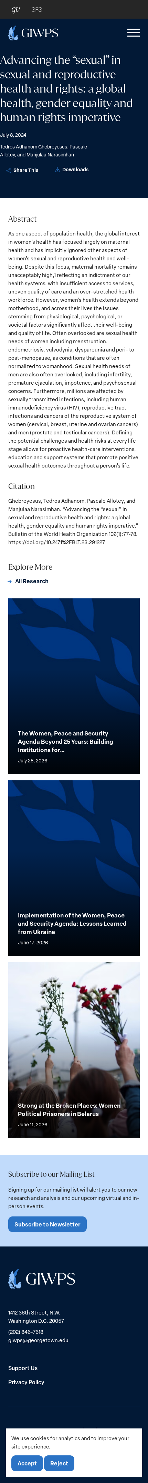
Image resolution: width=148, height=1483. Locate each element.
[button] (132, 32)
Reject (59, 1463)
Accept (27, 1463)
